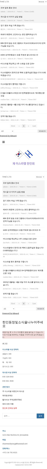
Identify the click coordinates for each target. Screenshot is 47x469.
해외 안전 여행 (7, 404)
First (13, 126)
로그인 (4, 343)
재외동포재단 (7, 395)
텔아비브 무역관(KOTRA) (12, 400)
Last (34, 126)
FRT (30, 465)
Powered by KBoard (8, 136)
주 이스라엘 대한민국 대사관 (13, 391)
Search (42, 131)
